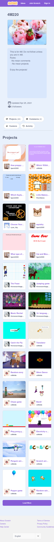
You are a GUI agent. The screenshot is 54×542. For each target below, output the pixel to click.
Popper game (16, 490)
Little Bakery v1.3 (43, 195)
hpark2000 (15, 168)
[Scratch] (12, 3)
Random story (17, 372)
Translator (40, 342)
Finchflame (40, 198)
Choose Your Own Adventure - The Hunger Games (17, 224)
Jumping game (43, 283)
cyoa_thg (14, 227)
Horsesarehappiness (17, 286)
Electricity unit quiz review (43, 431)
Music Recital (17, 313)
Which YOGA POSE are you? (43, 165)
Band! (39, 401)
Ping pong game (17, 431)
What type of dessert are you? (17, 254)
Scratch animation (43, 461)
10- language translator (43, 313)
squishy (40, 224)
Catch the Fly (17, 342)
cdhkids (39, 168)
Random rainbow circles (43, 490)
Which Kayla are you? (17, 195)
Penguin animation (17, 461)
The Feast (15, 283)
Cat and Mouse (43, 254)
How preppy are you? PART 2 (17, 165)
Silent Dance (42, 372)
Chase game (16, 401)
